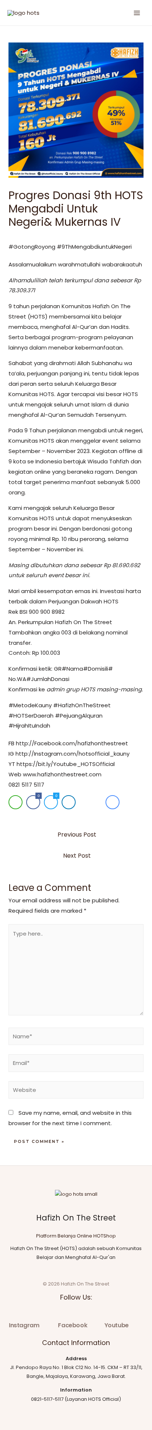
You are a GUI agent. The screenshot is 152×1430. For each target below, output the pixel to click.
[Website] (76, 1091)
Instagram (24, 1325)
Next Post (77, 855)
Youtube (116, 1325)
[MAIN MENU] (137, 13)
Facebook (72, 1325)
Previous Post (77, 834)
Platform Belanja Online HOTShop (76, 1235)
